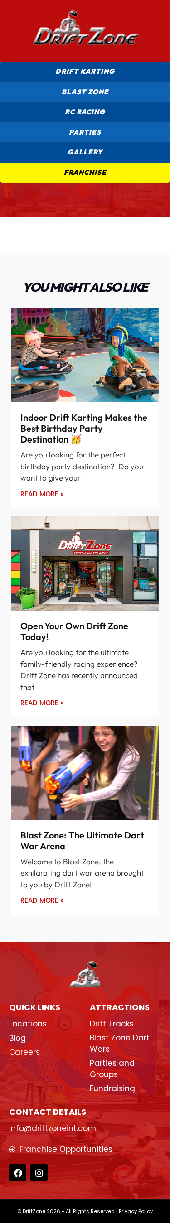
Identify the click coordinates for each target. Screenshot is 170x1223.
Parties (85, 132)
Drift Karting (85, 71)
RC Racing (85, 111)
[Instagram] (39, 1172)
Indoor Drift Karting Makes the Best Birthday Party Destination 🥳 (83, 428)
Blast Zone (85, 91)
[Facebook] (17, 1172)
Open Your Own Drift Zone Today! (74, 631)
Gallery (85, 152)
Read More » (41, 494)
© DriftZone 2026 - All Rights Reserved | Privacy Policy (85, 1211)
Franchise (85, 172)
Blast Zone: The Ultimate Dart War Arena (82, 840)
